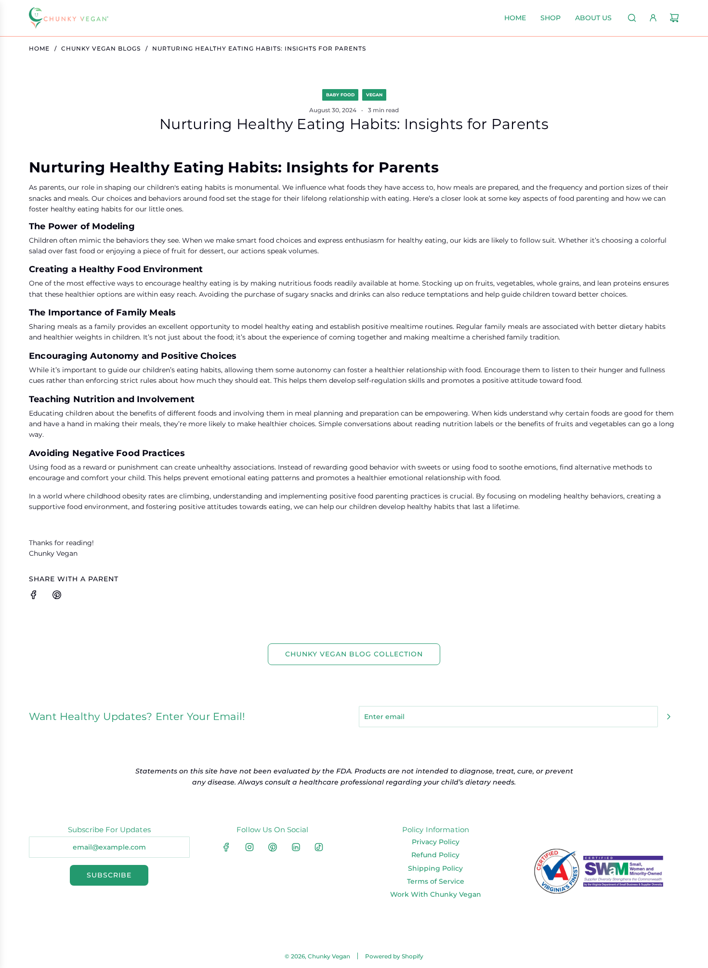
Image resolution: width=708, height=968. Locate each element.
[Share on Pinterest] (56, 596)
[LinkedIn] (295, 847)
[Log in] (653, 17)
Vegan (374, 94)
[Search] (631, 17)
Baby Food (340, 94)
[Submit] (668, 716)
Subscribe (109, 875)
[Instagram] (249, 847)
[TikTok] (318, 847)
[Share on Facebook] (33, 596)
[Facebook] (226, 847)
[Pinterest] (272, 847)
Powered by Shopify (394, 956)
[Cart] (674, 17)
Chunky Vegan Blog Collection (354, 654)
